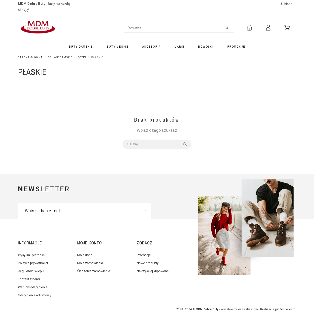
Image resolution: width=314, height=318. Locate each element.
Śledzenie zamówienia (93, 271)
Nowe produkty (148, 263)
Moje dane (84, 255)
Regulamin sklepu (31, 271)
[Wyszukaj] (227, 28)
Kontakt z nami (29, 279)
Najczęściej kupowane (153, 271)
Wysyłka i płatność (31, 255)
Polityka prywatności (33, 263)
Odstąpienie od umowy (34, 295)
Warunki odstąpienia (32, 287)
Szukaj (185, 144)
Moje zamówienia (90, 263)
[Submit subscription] (144, 211)
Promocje (144, 255)
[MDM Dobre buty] (38, 27)
